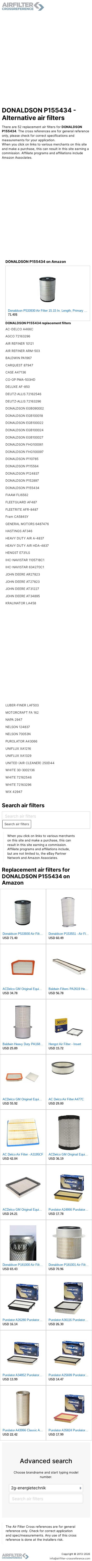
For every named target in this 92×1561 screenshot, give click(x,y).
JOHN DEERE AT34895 (22, 596)
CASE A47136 (15, 372)
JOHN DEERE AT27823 (22, 582)
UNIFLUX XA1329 (18, 756)
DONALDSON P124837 (22, 473)
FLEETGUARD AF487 (21, 502)
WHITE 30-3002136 (20, 770)
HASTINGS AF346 (18, 531)
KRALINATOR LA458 (20, 603)
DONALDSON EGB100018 (24, 416)
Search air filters (16, 824)
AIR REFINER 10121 (19, 343)
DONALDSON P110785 (21, 459)
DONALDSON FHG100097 (24, 452)
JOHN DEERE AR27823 (22, 574)
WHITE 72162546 (18, 777)
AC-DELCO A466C (19, 329)
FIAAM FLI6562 (16, 495)
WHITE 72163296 (18, 785)
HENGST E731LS (17, 553)
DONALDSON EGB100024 (24, 430)
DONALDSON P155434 (22, 488)
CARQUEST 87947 (19, 365)
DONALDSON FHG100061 (24, 444)
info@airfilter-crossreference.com (70, 1558)
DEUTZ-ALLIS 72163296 (23, 401)
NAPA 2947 (13, 719)
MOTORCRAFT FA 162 (22, 712)
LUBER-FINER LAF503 (22, 705)
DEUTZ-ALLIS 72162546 (23, 394)
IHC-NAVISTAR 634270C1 (24, 567)
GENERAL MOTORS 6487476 (27, 524)
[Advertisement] (46, 59)
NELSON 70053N (18, 734)
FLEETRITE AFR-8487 (21, 509)
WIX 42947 (13, 792)
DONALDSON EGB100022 (24, 423)
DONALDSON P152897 (22, 480)
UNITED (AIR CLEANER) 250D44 (29, 763)
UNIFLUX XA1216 (18, 748)
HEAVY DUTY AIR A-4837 (24, 538)
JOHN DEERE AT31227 (22, 589)
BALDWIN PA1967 (18, 358)
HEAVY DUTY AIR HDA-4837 (27, 545)
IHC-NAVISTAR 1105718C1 (24, 560)
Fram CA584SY (17, 516)
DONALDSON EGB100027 (24, 437)
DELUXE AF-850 (17, 387)
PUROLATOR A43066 (21, 741)
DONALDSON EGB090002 (24, 408)
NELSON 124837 (17, 727)
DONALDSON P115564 (22, 466)
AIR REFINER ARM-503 (22, 351)
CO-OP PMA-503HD (20, 379)
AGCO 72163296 (17, 336)
